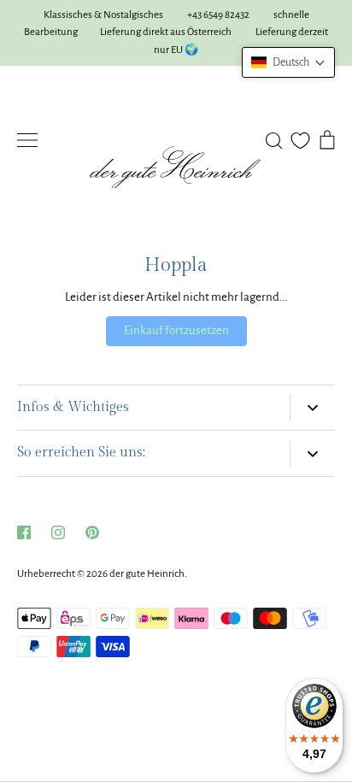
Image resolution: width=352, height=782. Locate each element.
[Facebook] (24, 532)
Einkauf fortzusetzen (176, 330)
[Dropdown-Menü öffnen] (312, 408)
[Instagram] (58, 532)
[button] (288, 62)
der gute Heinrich (147, 573)
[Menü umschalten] (27, 140)
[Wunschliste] (300, 141)
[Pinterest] (92, 532)
